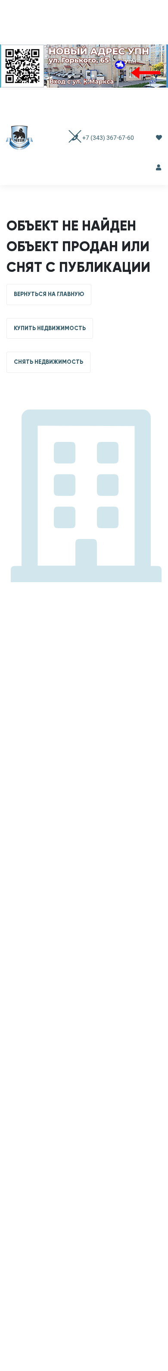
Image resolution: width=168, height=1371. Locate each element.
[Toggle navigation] (66, 137)
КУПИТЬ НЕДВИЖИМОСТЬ (50, 328)
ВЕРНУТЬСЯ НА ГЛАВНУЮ (49, 294)
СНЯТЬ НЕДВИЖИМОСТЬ (48, 362)
